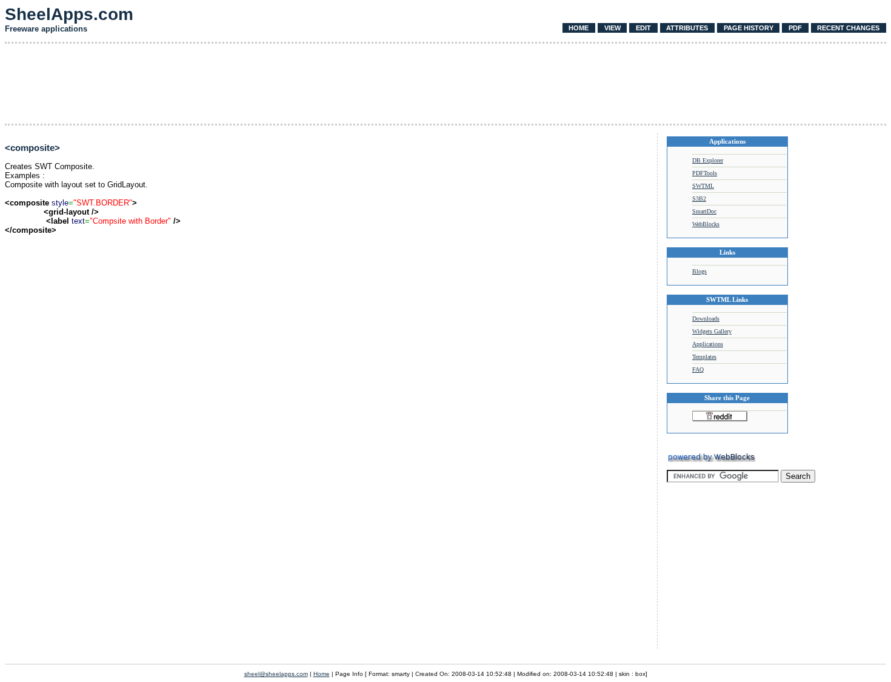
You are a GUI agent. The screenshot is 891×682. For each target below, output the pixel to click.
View (612, 28)
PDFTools (704, 173)
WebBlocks (705, 224)
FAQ (698, 369)
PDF (795, 28)
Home (579, 28)
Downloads (705, 318)
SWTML (703, 185)
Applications (707, 344)
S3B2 (699, 198)
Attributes (687, 28)
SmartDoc (704, 211)
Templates (704, 356)
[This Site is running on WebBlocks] (711, 459)
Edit (643, 28)
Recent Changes (848, 28)
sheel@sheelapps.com (276, 673)
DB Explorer (707, 160)
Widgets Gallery (712, 331)
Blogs (699, 271)
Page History (748, 28)
